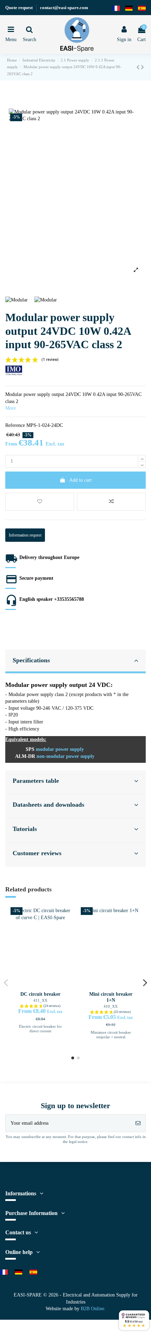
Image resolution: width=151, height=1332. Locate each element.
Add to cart (80, 488)
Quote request (22, 7)
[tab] (75, 669)
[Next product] (142, 74)
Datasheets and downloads (56, 812)
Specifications (34, 668)
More (11, 415)
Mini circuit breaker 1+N (110, 1005)
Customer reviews (41, 861)
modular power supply (65, 757)
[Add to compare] (111, 510)
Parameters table (40, 788)
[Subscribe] (138, 1135)
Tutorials (27, 836)
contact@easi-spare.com (72, 7)
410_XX (111, 1014)
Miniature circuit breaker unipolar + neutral (111, 1045)
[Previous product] (139, 74)
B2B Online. (96, 1321)
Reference (16, 432)
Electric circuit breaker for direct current (40, 1036)
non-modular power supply (70, 764)
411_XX (40, 1008)
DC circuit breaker (40, 1002)
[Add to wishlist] (39, 510)
